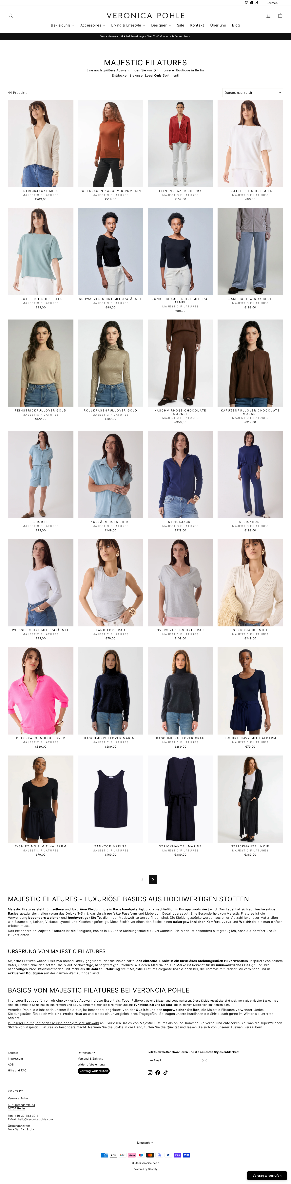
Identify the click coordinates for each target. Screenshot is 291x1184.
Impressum (15, 1058)
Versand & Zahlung (91, 1058)
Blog (236, 25)
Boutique (31, 1023)
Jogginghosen (181, 1000)
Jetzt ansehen (40, 183)
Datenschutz (86, 1052)
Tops (125, 1000)
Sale (180, 25)
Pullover (137, 1000)
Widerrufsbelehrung (91, 1064)
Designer (159, 25)
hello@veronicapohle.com (35, 1119)
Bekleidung (61, 25)
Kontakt (197, 25)
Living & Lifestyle (126, 25)
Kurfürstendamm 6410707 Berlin (21, 1106)
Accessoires (91, 25)
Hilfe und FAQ (17, 1070)
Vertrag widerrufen (93, 1071)
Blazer (160, 1000)
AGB (11, 1064)
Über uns (218, 25)
